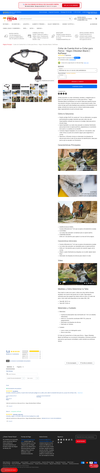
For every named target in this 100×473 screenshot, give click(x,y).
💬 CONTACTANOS (92, 13)
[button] (93, 466)
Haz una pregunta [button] (72, 363)
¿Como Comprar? (25, 462)
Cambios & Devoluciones (27, 463)
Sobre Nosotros (6, 462)
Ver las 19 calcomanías (71, 5)
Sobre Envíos (70, 462)
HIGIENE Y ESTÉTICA (68, 24)
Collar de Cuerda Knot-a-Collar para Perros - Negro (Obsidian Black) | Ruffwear (23, 403)
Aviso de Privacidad (16, 463)
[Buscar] (70, 18)
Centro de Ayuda (43, 12)
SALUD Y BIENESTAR (53, 24)
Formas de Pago (6, 463)
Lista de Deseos (15, 462)
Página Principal (7, 44)
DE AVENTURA (16, 24)
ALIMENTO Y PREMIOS (38, 24)
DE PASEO (6, 24)
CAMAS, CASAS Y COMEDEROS (11, 28)
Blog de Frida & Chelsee (55, 463)
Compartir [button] (10, 406)
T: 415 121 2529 (77, 12)
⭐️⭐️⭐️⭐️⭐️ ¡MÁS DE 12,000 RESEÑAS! (12, 12)
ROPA (25, 28)
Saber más (86, 63)
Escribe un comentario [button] (87, 363)
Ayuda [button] (95, 465)
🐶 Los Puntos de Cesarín (9, 13)
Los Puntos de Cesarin (35, 462)
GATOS (32, 28)
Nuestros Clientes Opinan (48, 462)
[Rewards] (9, 470)
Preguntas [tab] (19, 367)
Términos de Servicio (74, 463)
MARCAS (39, 28)
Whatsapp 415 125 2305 (66, 12)
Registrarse (81, 441)
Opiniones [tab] (9, 367)
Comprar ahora (77, 86)
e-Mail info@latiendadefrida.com (89, 12)
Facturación (65, 463)
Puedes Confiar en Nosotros (41, 463)
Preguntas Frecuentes (54, 12)
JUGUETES (26, 24)
